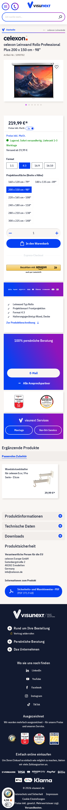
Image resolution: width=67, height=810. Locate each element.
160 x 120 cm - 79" (19, 182)
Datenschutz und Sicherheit (28, 794)
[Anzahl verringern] (10, 233)
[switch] (8, 805)
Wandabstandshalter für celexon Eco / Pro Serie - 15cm (16, 473)
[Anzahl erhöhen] (57, 233)
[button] (33, 269)
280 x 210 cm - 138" (19, 213)
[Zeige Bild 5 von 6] (38, 105)
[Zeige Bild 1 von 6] (26, 105)
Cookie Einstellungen (33, 799)
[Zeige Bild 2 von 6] (29, 105)
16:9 (37, 165)
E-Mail (34, 373)
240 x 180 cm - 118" (19, 205)
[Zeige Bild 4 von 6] (35, 105)
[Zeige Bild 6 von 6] (41, 105)
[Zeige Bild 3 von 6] (32, 105)
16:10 (50, 165)
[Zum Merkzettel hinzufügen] (56, 66)
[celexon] (33, 38)
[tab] (14, 456)
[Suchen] (60, 16)
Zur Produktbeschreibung (21, 322)
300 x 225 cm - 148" (19, 220)
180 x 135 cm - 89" (45, 182)
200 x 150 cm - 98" (19, 189)
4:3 (24, 165)
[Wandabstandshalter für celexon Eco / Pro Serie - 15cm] (43, 478)
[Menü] (5, 6)
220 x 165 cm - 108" (19, 197)
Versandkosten (33, 807)
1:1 (12, 165)
